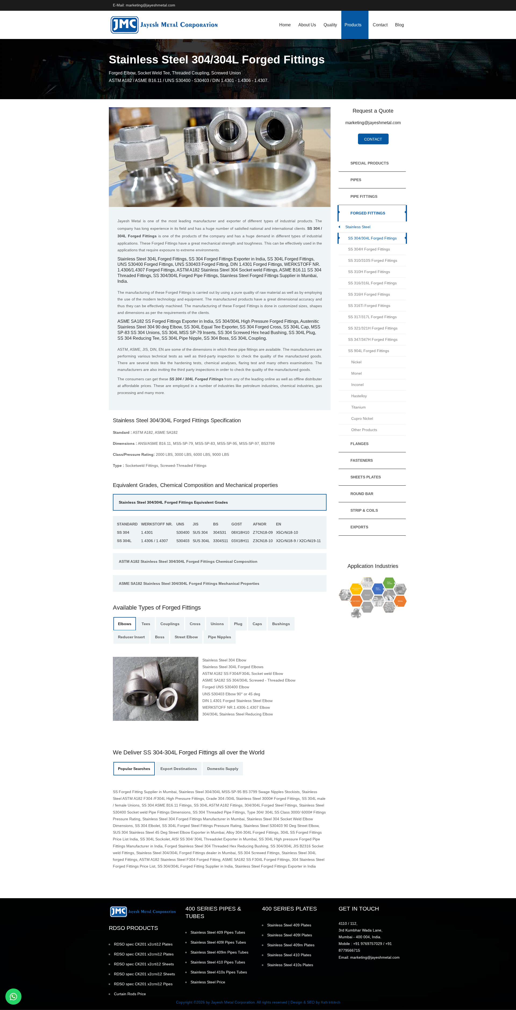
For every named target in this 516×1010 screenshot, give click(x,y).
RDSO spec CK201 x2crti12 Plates (143, 944)
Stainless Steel (357, 227)
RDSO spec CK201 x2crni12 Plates (144, 954)
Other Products (364, 430)
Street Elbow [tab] (186, 637)
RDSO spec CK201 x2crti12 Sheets (144, 964)
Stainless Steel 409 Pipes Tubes (218, 932)
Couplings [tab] (170, 624)
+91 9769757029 (367, 943)
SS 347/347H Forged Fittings (372, 339)
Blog (399, 25)
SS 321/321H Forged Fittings (372, 328)
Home (285, 25)
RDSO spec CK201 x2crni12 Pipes (143, 984)
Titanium (358, 407)
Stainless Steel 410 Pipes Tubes (218, 962)
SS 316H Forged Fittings (369, 294)
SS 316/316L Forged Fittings (372, 283)
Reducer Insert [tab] (131, 637)
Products (353, 25)
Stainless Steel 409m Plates (290, 945)
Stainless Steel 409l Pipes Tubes (218, 942)
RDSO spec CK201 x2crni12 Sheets (144, 974)
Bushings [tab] (281, 624)
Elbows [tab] (124, 624)
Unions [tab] (217, 624)
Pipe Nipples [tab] (219, 637)
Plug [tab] (238, 624)
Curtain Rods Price (130, 994)
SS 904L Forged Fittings (368, 351)
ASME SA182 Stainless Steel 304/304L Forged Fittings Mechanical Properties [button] (189, 583)
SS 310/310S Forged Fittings (372, 260)
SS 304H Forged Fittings (369, 249)
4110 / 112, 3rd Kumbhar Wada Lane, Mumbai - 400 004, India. (360, 930)
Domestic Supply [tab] (222, 769)
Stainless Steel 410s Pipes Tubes (219, 972)
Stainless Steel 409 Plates (289, 925)
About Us (307, 25)
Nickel (356, 362)
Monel (356, 373)
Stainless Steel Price (208, 982)
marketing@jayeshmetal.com (373, 122)
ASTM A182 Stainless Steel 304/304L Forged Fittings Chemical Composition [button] (188, 561)
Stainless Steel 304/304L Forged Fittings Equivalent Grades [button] (173, 502)
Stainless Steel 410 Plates (289, 955)
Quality (330, 25)
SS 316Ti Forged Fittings (369, 305)
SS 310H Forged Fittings (369, 272)
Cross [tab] (195, 624)
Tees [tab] (146, 624)
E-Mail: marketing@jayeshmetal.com (144, 5)
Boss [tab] (159, 637)
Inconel (357, 384)
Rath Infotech (330, 1002)
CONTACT (373, 139)
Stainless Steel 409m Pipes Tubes (219, 952)
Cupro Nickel (362, 418)
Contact (380, 25)
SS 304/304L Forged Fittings (372, 238)
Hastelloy (359, 396)
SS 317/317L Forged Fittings (372, 317)
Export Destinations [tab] (178, 769)
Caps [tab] (257, 624)
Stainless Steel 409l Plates (289, 935)
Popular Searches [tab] (134, 769)
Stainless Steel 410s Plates (290, 965)
